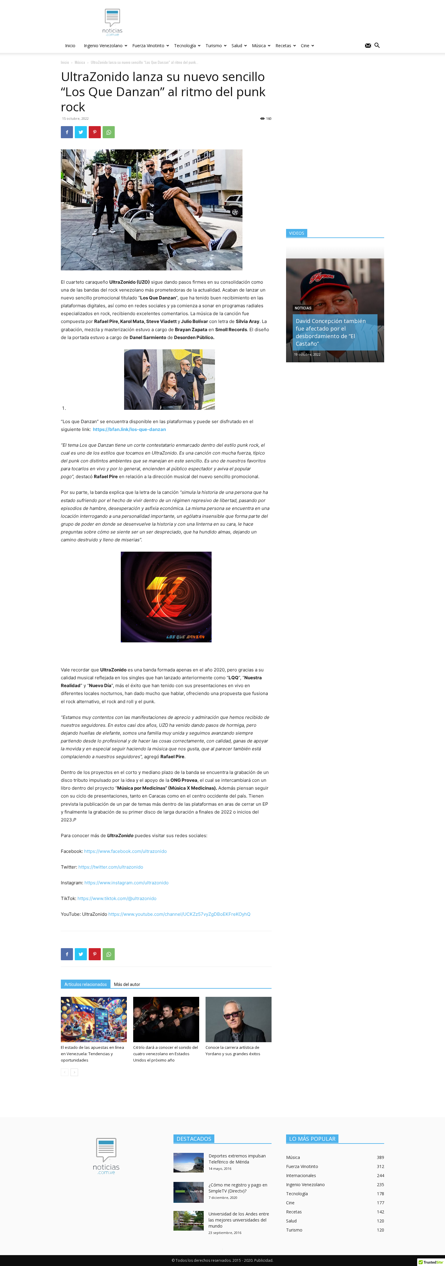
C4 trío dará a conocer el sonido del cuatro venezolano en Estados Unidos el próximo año (165, 1054)
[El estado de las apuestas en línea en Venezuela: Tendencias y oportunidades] (94, 1019)
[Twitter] (81, 132)
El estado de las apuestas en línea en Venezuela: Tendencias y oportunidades (92, 1054)
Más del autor (127, 984)
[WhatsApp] (109, 132)
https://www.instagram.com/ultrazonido (126, 883)
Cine (305, 45)
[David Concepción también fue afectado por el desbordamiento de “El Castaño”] (335, 304)
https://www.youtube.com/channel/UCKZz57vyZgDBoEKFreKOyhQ (179, 914)
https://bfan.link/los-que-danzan (129, 429)
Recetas (283, 45)
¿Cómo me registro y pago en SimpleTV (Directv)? (238, 1188)
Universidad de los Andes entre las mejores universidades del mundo (239, 1220)
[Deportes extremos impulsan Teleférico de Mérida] (188, 1163)
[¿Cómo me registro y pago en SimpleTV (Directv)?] (188, 1192)
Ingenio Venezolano (103, 45)
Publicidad (263, 1260)
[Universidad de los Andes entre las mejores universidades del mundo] (188, 1221)
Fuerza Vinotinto (148, 45)
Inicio (70, 45)
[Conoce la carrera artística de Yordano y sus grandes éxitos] (239, 1019)
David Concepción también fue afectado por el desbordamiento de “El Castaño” (331, 332)
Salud (237, 45)
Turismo (214, 45)
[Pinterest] (95, 132)
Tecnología (185, 45)
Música (259, 45)
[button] (377, 46)
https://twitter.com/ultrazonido (110, 867)
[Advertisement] (274, 22)
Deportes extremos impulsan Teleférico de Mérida (237, 1159)
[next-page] (74, 1072)
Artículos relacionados (85, 984)
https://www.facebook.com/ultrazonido (125, 851)
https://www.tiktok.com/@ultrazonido (117, 898)
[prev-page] (64, 1072)
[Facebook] (67, 132)
